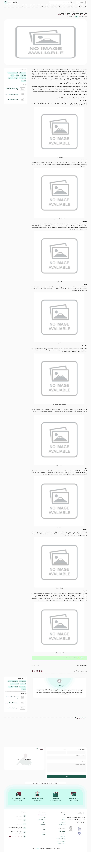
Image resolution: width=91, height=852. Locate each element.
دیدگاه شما (83, 762)
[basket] (5, 2)
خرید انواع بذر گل (80, 658)
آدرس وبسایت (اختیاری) (81, 755)
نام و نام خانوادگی (81, 749)
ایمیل (64, 749)
